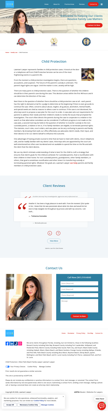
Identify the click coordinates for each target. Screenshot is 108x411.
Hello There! (100, 399)
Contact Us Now (93, 25)
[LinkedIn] (12, 344)
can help (73, 163)
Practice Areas (69, 4)
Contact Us (93, 4)
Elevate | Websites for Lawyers (88, 392)
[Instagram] (20, 344)
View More (54, 241)
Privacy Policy (80, 333)
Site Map (90, 333)
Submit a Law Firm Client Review (54, 248)
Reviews (82, 4)
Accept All (10, 405)
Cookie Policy (32, 367)
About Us (56, 4)
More (102, 4)
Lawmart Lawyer (25, 392)
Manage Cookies (45, 367)
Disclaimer (71, 333)
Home (46, 4)
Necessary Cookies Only (29, 405)
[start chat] (101, 406)
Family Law (14, 52)
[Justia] (16, 344)
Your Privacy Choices (17, 367)
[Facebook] (7, 344)
